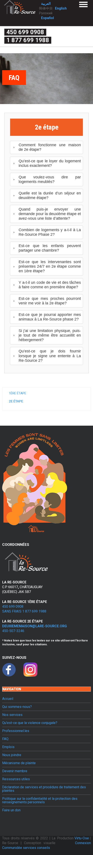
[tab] (46, 147)
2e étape (16, 401)
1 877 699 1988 (27, 40)
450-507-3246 (13, 631)
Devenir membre (14, 771)
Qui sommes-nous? (17, 707)
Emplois (8, 747)
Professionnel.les (15, 731)
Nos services (12, 715)
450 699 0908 (25, 32)
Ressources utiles (16, 779)
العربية (46, 4)
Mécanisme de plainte (19, 763)
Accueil (7, 699)
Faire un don (11, 810)
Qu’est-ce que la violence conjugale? (29, 723)
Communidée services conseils (26, 848)
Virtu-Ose (82, 838)
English (61, 8)
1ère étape (17, 393)
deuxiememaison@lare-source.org (34, 626)
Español (47, 18)
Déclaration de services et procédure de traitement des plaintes (44, 788)
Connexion (83, 843)
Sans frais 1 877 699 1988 (24, 611)
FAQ (5, 739)
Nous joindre (11, 755)
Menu (83, 4)
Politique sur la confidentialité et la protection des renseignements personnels (39, 800)
